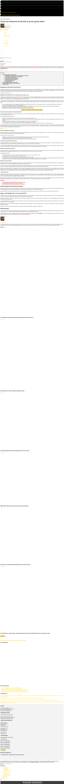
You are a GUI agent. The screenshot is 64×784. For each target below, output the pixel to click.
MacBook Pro (57, 106)
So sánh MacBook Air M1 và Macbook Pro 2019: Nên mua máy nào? (14, 182)
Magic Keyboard (17, 162)
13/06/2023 (2, 28)
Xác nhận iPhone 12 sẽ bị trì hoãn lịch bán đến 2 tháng (12, 376)
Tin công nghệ (17, 214)
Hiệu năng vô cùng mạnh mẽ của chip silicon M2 (13, 76)
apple (3, 216)
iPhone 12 (19, 97)
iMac (22, 97)
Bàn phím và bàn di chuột (9, 80)
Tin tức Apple (6, 40)
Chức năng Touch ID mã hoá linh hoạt (11, 78)
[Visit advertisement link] (32, 1)
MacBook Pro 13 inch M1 (31, 122)
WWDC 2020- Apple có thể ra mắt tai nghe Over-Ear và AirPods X (14, 526)
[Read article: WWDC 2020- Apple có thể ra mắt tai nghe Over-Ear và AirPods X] (32, 471)
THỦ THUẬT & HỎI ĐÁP (5, 46)
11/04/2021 (2, 378)
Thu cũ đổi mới (4, 49)
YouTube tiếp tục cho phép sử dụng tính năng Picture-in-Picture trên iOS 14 (17, 264)
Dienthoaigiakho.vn (34, 67)
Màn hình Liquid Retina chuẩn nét (10, 79)
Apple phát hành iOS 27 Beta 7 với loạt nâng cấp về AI (11, 730)
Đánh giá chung (5, 84)
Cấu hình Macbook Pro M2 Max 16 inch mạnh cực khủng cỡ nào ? (13, 184)
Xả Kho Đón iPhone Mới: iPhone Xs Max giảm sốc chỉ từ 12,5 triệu (14, 414)
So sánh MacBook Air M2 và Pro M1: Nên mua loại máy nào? (12, 183)
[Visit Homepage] (32, 19)
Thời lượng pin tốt (8, 81)
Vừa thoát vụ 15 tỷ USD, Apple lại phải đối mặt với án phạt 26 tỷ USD (15, 639)
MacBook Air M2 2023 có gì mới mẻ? (9, 74)
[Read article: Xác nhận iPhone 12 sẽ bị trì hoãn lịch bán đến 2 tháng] (32, 321)
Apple (27, 89)
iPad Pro (15, 97)
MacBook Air (2, 178)
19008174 (8, 752)
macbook (6, 216)
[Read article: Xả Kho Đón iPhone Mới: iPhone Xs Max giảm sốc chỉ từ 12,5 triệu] (32, 396)
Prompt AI (5, 32)
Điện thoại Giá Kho (31, 213)
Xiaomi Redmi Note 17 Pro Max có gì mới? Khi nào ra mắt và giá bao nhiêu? (15, 732)
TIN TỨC (3, 39)
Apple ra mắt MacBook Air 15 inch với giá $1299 (11, 83)
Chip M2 (1, 124)
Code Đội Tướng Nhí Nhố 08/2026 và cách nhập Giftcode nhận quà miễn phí (15, 733)
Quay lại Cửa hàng (5, 54)
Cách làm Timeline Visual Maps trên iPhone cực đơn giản (12, 731)
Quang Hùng (8, 27)
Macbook (14, 66)
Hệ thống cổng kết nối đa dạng (10, 77)
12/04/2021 (2, 266)
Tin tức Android (6, 43)
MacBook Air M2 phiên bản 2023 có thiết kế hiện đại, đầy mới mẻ (16, 75)
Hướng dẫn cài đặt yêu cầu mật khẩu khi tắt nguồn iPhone (13, 682)
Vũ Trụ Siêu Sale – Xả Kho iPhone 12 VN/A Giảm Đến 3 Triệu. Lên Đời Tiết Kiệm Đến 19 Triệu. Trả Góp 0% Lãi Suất (25, 677)
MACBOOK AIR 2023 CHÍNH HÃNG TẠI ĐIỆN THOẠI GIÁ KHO (32, 109)
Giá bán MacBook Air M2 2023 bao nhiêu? (10, 82)
